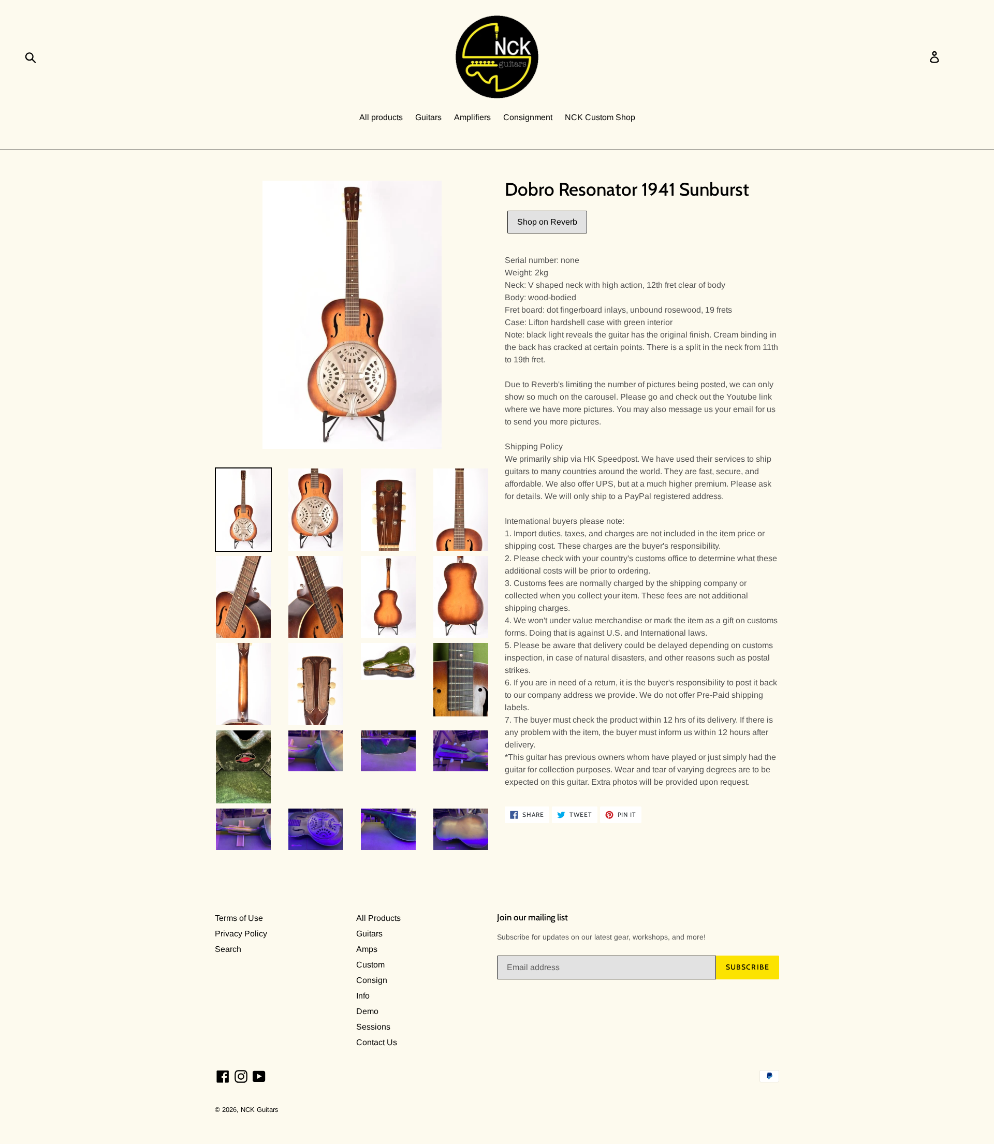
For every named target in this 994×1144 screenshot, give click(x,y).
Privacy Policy (241, 933)
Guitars (428, 117)
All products (381, 117)
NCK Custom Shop (600, 117)
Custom (370, 964)
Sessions (373, 1026)
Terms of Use (239, 918)
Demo (367, 1011)
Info (363, 995)
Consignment (527, 117)
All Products (378, 918)
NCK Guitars (260, 1109)
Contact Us (376, 1042)
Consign (371, 980)
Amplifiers (472, 117)
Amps (366, 949)
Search (228, 949)
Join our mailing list (532, 917)
